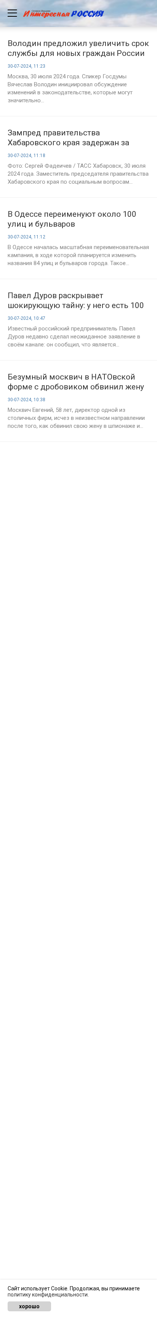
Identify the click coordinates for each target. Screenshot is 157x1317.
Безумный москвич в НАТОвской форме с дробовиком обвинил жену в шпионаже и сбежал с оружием (76, 382)
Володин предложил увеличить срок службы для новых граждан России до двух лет (78, 48)
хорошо (29, 1306)
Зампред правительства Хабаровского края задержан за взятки (68, 138)
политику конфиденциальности (48, 1295)
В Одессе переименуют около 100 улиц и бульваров (72, 219)
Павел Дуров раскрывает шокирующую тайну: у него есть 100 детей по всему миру (76, 300)
